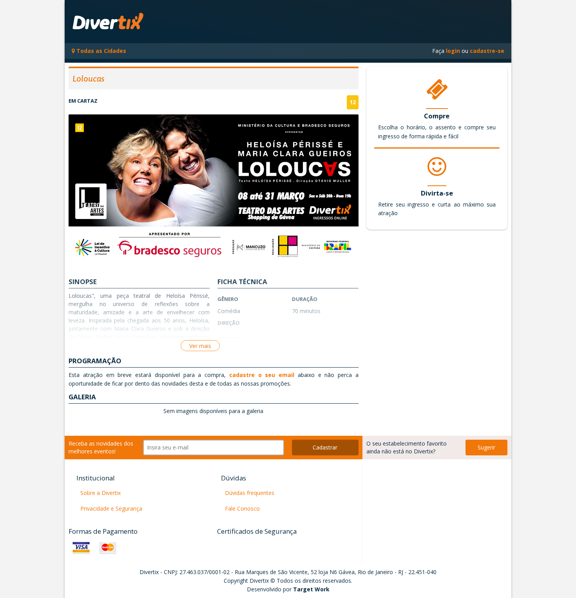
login (453, 50)
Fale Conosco (242, 508)
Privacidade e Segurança (111, 508)
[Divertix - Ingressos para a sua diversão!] (124, 21)
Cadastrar (325, 447)
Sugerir (486, 447)
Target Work (311, 589)
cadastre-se (487, 50)
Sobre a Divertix (100, 493)
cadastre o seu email (260, 375)
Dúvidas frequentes (249, 493)
